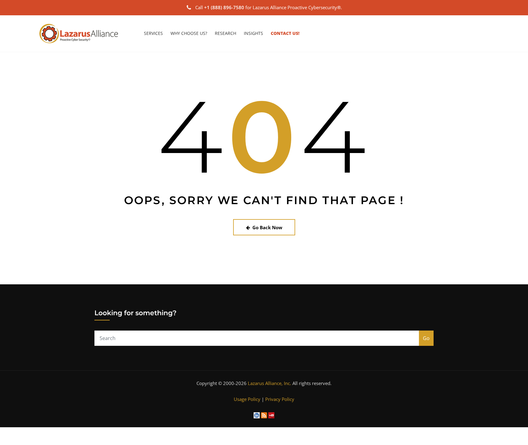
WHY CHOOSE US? (188, 33)
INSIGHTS (253, 33)
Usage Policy (247, 399)
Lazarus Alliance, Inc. (269, 383)
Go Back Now (267, 227)
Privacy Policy (279, 399)
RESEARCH (225, 33)
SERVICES (153, 33)
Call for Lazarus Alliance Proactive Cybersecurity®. (268, 7)
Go (426, 338)
